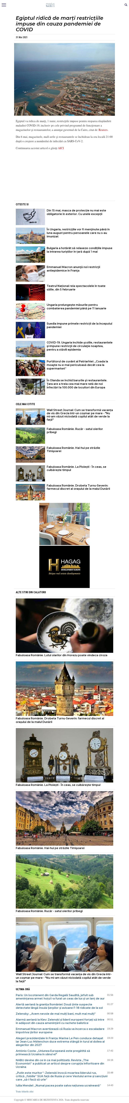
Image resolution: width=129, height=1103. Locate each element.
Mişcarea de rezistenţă (64, 5)
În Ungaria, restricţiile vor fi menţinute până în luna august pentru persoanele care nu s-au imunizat (78, 233)
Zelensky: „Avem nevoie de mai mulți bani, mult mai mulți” (56, 1013)
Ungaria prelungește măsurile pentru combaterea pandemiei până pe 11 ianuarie (76, 306)
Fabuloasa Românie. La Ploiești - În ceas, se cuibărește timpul (76, 468)
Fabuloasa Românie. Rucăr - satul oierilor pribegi (75, 430)
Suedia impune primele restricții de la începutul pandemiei (79, 325)
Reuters (103, 130)
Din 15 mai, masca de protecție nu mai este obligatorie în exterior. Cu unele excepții (76, 212)
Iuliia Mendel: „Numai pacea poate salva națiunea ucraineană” (58, 1085)
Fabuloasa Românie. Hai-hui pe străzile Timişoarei (73, 449)
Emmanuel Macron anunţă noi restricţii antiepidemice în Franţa (73, 268)
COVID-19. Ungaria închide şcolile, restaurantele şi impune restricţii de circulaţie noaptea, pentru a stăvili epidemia (80, 346)
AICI (61, 148)
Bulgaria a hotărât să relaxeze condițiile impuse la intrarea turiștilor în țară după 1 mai (79, 250)
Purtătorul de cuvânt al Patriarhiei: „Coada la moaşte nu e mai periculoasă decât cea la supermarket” (77, 365)
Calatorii (39, 592)
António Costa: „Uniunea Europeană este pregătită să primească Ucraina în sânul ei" (53, 1052)
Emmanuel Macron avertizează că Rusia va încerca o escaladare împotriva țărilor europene (60, 1030)
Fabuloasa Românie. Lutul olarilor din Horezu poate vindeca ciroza (61, 655)
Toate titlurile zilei (24, 1091)
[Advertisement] (64, 176)
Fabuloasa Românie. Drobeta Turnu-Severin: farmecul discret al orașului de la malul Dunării (78, 487)
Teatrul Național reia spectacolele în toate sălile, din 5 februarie (76, 287)
